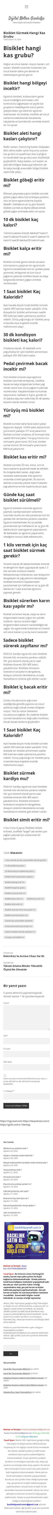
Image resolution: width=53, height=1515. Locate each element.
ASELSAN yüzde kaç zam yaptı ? (16, 1191)
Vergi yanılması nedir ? (12, 1170)
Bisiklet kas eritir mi (35, 898)
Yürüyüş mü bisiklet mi (14, 937)
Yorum (6, 1003)
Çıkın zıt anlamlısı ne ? (12, 1212)
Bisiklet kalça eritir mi (14, 898)
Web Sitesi (7, 1062)
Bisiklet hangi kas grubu (15, 887)
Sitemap (25, 1124)
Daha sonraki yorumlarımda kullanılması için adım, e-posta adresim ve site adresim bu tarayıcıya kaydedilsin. (25, 1081)
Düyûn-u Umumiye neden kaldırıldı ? (18, 1155)
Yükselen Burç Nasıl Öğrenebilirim (17, 1392)
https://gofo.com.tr (10, 1124)
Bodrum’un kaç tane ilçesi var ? (16, 1198)
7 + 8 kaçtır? (9, 1091)
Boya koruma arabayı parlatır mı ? (17, 1184)
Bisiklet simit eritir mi (13, 904)
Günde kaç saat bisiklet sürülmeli (18, 921)
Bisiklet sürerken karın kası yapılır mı (20, 909)
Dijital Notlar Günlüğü (26, 18)
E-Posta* (7, 1049)
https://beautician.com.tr (36, 1121)
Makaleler (16, 852)
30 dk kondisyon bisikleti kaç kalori (19, 871)
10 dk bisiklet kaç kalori (14, 865)
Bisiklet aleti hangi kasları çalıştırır (19, 876)
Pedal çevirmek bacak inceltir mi (18, 926)
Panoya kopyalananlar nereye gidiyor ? (19, 1205)
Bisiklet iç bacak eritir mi (15, 893)
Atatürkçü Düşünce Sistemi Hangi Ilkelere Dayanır (23, 1378)
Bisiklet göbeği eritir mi (14, 882)
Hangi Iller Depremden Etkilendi (16, 1369)
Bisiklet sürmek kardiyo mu (16, 915)
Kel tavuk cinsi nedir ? (12, 1177)
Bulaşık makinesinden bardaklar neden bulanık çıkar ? (25, 1162)
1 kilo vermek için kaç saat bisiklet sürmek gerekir (25, 860)
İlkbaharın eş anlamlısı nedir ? (15, 1148)
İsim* (5, 1035)
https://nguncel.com (11, 1121)
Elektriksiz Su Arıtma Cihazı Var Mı (23, 956)
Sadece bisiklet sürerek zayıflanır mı (20, 932)
